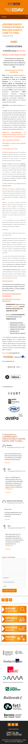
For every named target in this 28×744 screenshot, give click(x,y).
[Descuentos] (14, 631)
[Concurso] (14, 641)
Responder (7, 462)
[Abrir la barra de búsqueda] (26, 16)
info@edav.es (9, 489)
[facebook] (3, 599)
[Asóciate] (14, 622)
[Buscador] (14, 612)
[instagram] (6, 599)
